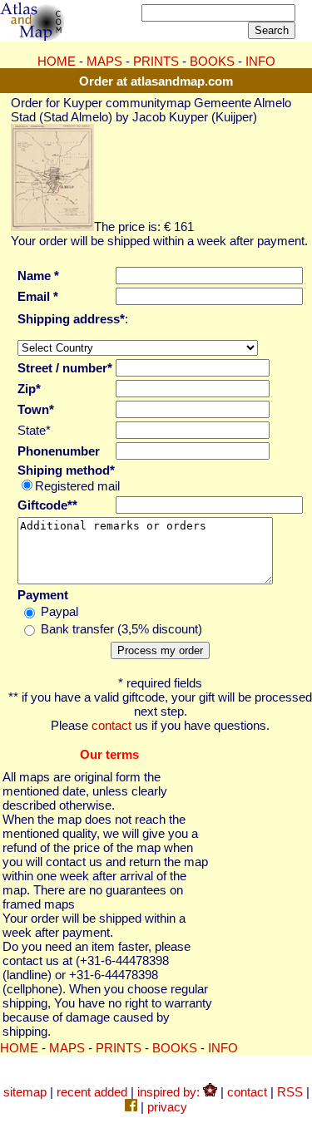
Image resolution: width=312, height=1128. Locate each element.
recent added (92, 1092)
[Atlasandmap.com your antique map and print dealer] (33, 36)
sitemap (25, 1092)
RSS (290, 1092)
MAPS (104, 61)
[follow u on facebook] (131, 1107)
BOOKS (212, 61)
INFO (260, 61)
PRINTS (156, 61)
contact (111, 725)
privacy (167, 1107)
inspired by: (170, 1092)
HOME (56, 61)
